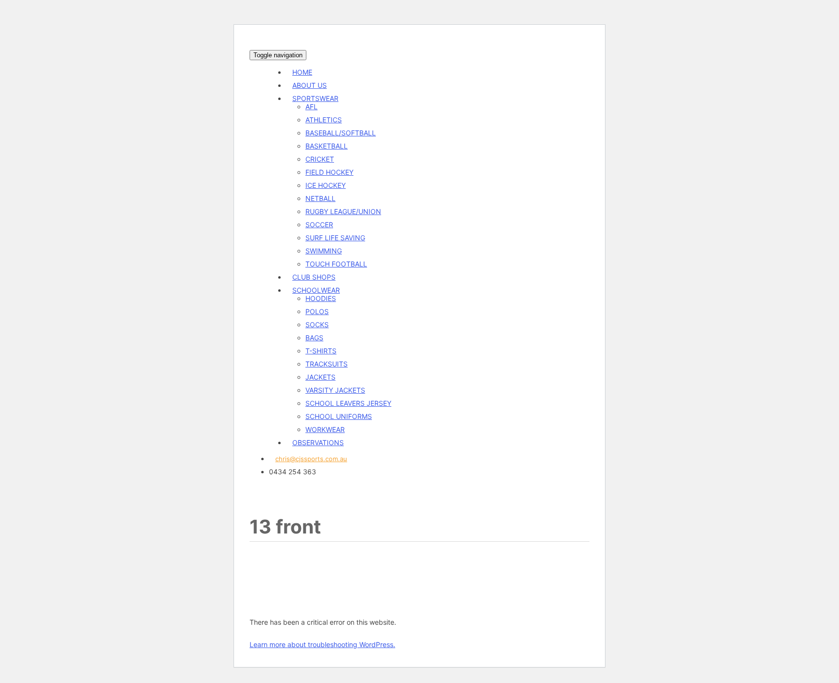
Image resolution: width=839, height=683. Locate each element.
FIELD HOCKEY (329, 172)
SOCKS (317, 324)
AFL (311, 106)
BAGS (314, 337)
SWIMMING (323, 251)
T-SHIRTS (320, 351)
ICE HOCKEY (325, 185)
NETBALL (320, 198)
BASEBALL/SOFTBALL (340, 133)
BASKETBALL (326, 146)
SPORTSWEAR (315, 98)
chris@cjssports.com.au (311, 459)
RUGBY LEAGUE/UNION (343, 211)
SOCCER (319, 224)
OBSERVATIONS (318, 442)
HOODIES (320, 298)
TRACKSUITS (326, 364)
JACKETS (320, 377)
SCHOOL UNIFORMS (338, 416)
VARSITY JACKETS (335, 390)
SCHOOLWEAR (316, 290)
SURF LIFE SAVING (335, 237)
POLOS (317, 311)
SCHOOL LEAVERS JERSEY (348, 403)
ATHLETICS (323, 120)
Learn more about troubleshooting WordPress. (322, 644)
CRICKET (319, 159)
